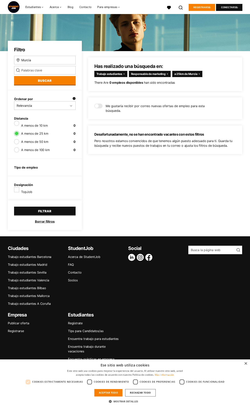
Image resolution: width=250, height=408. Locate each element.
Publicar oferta (18, 323)
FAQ (71, 265)
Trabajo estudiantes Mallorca (28, 296)
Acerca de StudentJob (84, 257)
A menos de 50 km (34, 142)
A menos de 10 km (34, 125)
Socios (73, 280)
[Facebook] (149, 257)
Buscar (45, 81)
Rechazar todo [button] (140, 392)
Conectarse (229, 7)
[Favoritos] (169, 7)
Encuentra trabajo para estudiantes (93, 339)
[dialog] (125, 383)
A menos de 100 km (35, 150)
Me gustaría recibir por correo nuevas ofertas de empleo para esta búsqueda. (155, 108)
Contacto (85, 7)
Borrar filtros (45, 221)
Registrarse (201, 7)
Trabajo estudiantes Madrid (27, 265)
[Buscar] (181, 7)
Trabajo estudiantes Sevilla (27, 272)
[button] (125, 401)
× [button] (245, 363)
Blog (70, 7)
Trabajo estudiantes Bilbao (27, 288)
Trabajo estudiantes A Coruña (29, 304)
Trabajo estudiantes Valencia (28, 280)
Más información (164, 374)
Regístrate (75, 323)
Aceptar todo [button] (108, 392)
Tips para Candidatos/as (85, 331)
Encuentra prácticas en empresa (91, 359)
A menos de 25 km (34, 133)
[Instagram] (141, 257)
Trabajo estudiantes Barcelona (29, 257)
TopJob (26, 192)
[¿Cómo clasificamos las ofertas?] (74, 99)
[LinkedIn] (132, 257)
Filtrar (44, 211)
